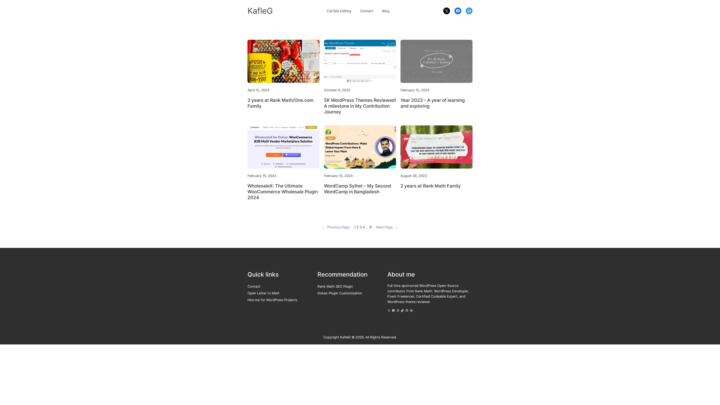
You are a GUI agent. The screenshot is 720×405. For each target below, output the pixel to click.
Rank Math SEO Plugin (335, 286)
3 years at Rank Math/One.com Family (281, 103)
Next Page (387, 227)
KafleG (260, 11)
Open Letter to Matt (263, 293)
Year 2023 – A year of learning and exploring (432, 103)
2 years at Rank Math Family (430, 186)
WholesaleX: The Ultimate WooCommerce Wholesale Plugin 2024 (283, 191)
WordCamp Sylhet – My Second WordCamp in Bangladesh (357, 188)
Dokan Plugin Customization (339, 293)
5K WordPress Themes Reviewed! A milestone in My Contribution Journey (360, 106)
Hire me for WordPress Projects (272, 300)
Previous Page (336, 227)
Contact (254, 286)
